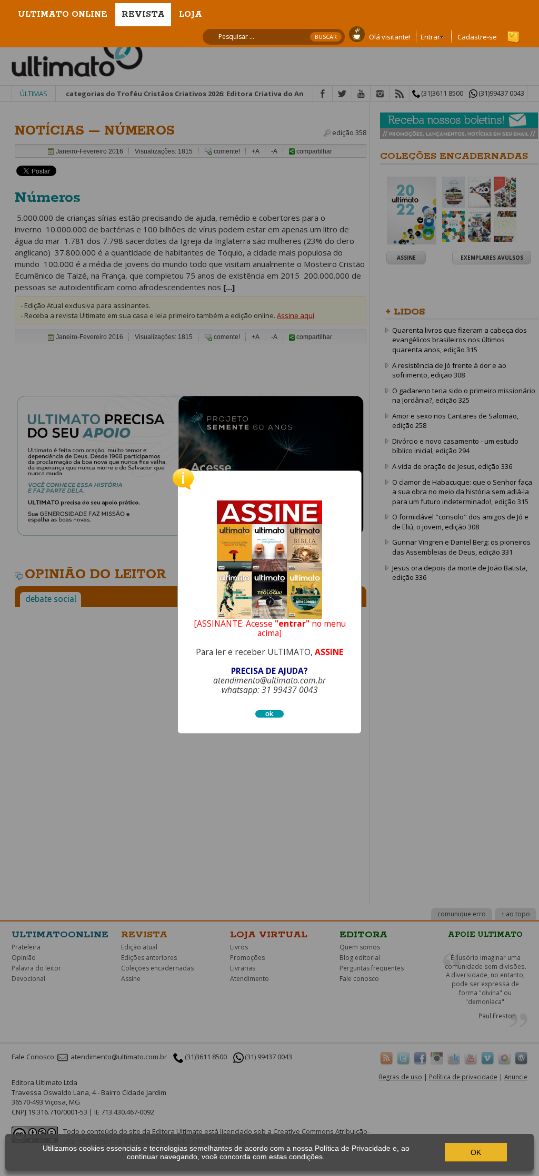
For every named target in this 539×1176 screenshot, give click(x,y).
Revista (143, 14)
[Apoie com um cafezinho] (357, 33)
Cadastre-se (477, 37)
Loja (190, 14)
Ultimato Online (62, 14)
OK (476, 1152)
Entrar (430, 37)
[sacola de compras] (514, 32)
